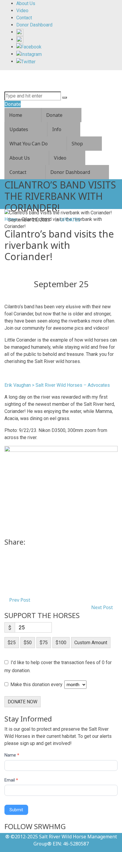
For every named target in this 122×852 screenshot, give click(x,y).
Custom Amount (90, 642)
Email (11, 780)
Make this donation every (37, 684)
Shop (77, 143)
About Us (19, 158)
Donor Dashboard (70, 172)
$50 (28, 642)
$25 (12, 642)
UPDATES (70, 220)
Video (60, 158)
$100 (61, 642)
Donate (54, 115)
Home (15, 115)
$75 (44, 642)
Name (11, 755)
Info (56, 129)
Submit (16, 809)
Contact (17, 172)
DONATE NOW (22, 702)
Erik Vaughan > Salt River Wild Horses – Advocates (57, 385)
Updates (18, 129)
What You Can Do (28, 143)
